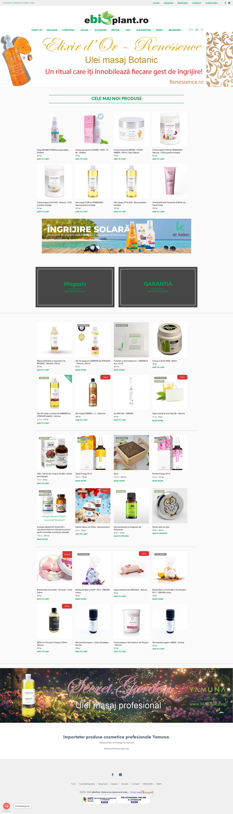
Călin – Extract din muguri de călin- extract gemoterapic (54, 474)
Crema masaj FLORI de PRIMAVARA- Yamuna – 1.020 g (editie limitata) (167, 151)
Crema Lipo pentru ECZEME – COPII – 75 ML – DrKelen (91, 151)
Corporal (68, 30)
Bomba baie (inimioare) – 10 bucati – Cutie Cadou (54, 591)
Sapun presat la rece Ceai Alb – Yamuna (168, 413)
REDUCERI (148, 784)
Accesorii (101, 30)
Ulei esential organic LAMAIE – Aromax (168, 642)
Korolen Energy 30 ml (161, 473)
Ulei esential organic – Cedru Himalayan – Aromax (92, 643)
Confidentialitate (87, 784)
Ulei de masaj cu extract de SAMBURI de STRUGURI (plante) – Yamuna (54, 414)
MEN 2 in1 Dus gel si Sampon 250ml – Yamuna (52, 643)
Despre (114, 784)
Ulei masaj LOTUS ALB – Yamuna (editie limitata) (130, 203)
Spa (128, 30)
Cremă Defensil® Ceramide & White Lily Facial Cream (169, 203)
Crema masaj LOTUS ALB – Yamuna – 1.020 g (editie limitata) (54, 203)
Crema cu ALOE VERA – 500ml (164, 361)
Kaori (116, 473)
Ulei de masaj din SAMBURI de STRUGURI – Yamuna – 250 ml (92, 362)
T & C (73, 784)
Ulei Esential (143, 30)
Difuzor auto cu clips (160, 527)
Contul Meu (211, 3)
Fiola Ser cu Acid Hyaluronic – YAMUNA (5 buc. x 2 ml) (131, 362)
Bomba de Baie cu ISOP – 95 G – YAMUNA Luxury (92, 591)
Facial (84, 30)
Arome (115, 30)
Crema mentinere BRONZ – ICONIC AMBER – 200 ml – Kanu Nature (128, 151)
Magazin (168, 3)
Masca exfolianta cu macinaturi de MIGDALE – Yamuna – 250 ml (51, 362)
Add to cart (43, 159)
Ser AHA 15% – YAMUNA (123, 413)
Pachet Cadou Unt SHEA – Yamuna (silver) (92, 527)
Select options (121, 536)
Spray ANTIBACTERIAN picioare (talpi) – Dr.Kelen (53, 151)
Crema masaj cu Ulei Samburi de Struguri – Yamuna (131, 643)
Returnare (102, 784)
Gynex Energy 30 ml (83, 473)
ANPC (159, 784)
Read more (80, 370)
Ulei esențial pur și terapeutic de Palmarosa (127, 528)
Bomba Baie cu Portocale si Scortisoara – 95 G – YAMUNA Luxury (169, 591)
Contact (196, 3)
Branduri (175, 30)
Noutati (124, 784)
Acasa (156, 3)
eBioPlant (183, 3)
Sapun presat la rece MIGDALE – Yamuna (130, 590)
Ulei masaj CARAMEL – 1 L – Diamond (90, 413)
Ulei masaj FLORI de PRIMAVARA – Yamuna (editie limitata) (89, 203)
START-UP (36, 30)
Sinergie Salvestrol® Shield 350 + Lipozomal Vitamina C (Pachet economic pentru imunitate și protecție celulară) (54, 529)
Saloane (52, 30)
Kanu (159, 30)
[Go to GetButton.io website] (6, 811)
